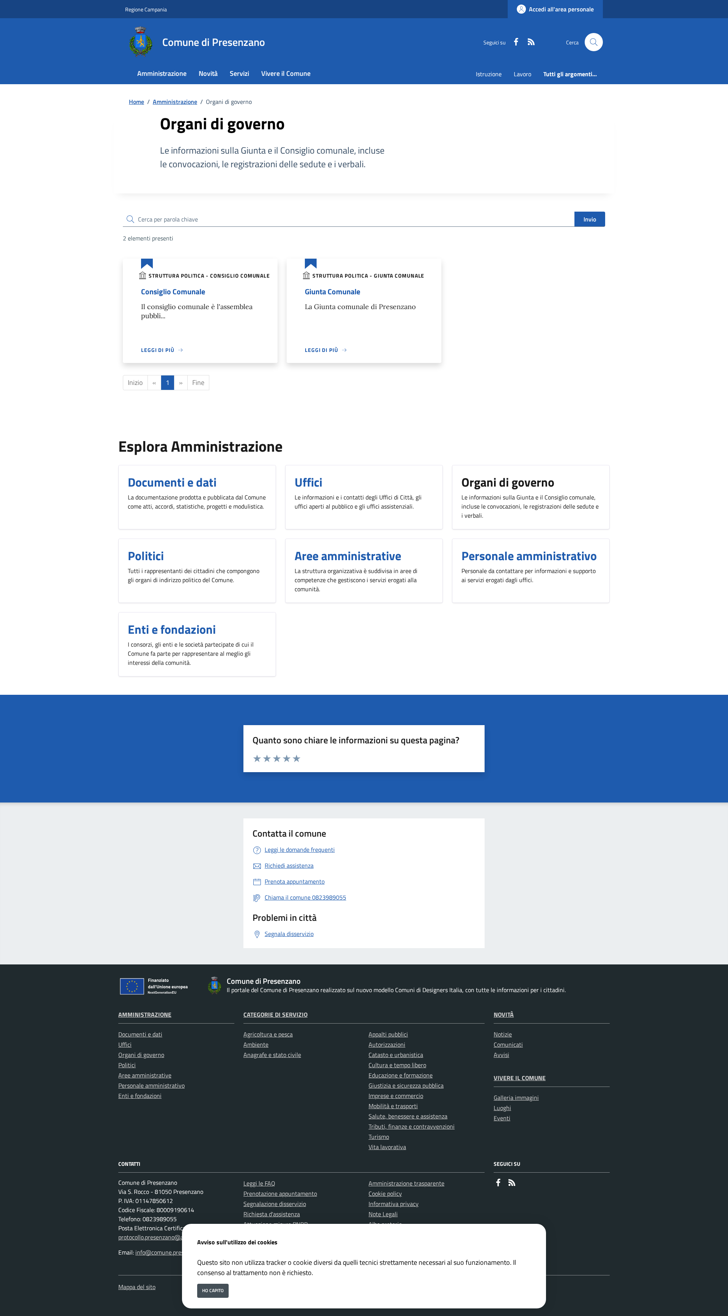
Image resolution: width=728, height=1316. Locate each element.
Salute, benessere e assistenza (408, 1116)
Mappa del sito (136, 1286)
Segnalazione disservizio (274, 1203)
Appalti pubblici (388, 1034)
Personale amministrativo (151, 1085)
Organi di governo (141, 1054)
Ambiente (255, 1044)
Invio (590, 219)
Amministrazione (175, 101)
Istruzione (489, 74)
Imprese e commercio (396, 1095)
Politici (127, 1064)
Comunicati (508, 1044)
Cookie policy (385, 1193)
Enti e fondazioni (140, 1095)
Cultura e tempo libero (397, 1064)
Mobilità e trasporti (393, 1105)
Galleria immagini (516, 1097)
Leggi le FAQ (259, 1183)
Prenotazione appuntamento (280, 1193)
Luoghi (502, 1107)
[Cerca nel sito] (594, 42)
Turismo (379, 1136)
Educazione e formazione (401, 1075)
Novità (504, 1014)
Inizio (135, 382)
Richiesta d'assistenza (271, 1214)
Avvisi (501, 1054)
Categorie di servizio (275, 1014)
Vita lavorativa (387, 1146)
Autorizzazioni (387, 1044)
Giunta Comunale (332, 291)
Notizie (503, 1034)
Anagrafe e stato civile (272, 1054)
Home (136, 101)
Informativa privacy (394, 1203)
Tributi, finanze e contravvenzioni (412, 1126)
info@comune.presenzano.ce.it (174, 1252)
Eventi (502, 1118)
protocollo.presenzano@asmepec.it (163, 1237)
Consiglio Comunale (173, 291)
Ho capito (213, 1290)
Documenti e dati (140, 1034)
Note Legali (383, 1214)
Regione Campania (146, 9)
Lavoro (522, 74)
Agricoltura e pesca (268, 1034)
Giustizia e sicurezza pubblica (406, 1085)
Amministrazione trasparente (406, 1183)
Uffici (125, 1044)
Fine (198, 382)
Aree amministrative (144, 1075)
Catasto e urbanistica (396, 1054)
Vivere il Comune (520, 1077)
